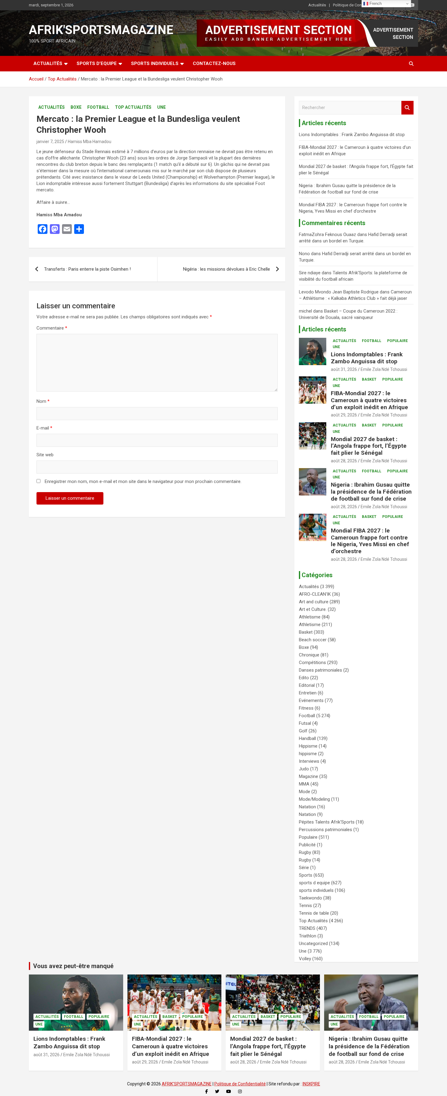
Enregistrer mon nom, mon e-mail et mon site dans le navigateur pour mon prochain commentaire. (143, 481)
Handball (307, 738)
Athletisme (310, 617)
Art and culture (313, 602)
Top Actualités (133, 107)
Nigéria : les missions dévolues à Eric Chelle (226, 269)
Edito (304, 677)
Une (161, 107)
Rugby (305, 852)
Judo (304, 769)
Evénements (311, 700)
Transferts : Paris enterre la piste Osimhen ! (87, 269)
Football (98, 107)
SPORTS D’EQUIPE (97, 63)
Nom (43, 401)
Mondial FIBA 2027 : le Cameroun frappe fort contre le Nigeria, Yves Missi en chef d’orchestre (370, 541)
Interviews (309, 761)
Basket (369, 379)
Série (304, 867)
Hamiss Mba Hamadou (89, 141)
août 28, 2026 (344, 460)
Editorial (307, 685)
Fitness (306, 708)
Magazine (308, 776)
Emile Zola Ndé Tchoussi (384, 369)
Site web (45, 454)
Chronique (309, 655)
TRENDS (307, 928)
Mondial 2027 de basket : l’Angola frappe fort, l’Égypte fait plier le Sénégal (369, 446)
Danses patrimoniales (320, 670)
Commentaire (51, 328)
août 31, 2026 (344, 369)
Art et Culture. (313, 609)
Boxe (76, 107)
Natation (307, 807)
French (375, 3)
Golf (303, 731)
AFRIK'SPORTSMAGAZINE (101, 30)
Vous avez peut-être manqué (73, 966)
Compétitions (312, 662)
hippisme (308, 753)
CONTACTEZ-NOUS (214, 63)
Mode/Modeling (314, 799)
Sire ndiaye (310, 273)
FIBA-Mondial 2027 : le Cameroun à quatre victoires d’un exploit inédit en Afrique (369, 400)
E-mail (44, 428)
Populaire (397, 341)
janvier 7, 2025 (50, 141)
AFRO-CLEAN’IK (315, 594)
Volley (305, 958)
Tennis (305, 905)
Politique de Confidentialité (356, 5)
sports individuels (316, 890)
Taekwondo (310, 898)
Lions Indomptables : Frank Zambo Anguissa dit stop (352, 134)
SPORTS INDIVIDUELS (154, 63)
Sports (305, 875)
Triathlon (307, 936)
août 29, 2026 (344, 415)
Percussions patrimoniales (325, 829)
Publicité (307, 845)
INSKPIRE (311, 1083)
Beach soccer (313, 639)
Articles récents (324, 329)
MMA (304, 784)
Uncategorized (313, 943)
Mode (304, 791)
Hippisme (308, 746)
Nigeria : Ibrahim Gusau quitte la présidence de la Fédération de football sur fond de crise (371, 491)
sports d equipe (314, 882)
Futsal (305, 723)
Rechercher (407, 108)
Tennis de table (314, 913)
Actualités (317, 5)
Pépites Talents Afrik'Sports (327, 822)
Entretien (308, 693)
